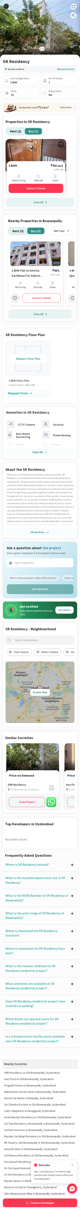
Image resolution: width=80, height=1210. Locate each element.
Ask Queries (40, 589)
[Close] (72, 1165)
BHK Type (59, 230)
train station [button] (21, 652)
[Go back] (6, 6)
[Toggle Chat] (72, 1189)
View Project (27, 802)
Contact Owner (36, 188)
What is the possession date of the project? (33, 578)
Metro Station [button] (49, 652)
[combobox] (43, 640)
